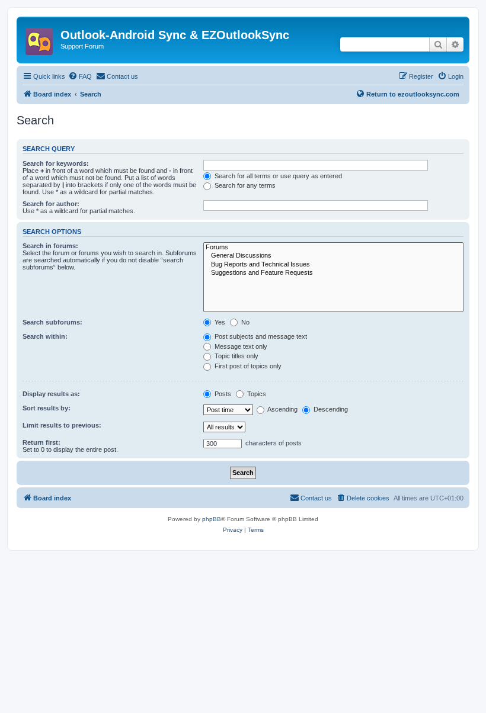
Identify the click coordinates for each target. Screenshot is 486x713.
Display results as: (51, 393)
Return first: (41, 442)
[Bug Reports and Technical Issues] (333, 265)
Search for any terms (244, 185)
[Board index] (40, 38)
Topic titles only (235, 355)
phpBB (211, 519)
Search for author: (51, 203)
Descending (330, 409)
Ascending (282, 409)
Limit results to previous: (62, 425)
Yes (219, 322)
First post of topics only (247, 366)
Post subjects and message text (260, 336)
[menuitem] (80, 76)
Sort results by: (47, 408)
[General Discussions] (333, 256)
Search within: (45, 336)
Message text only (240, 346)
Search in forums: (50, 245)
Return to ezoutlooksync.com (412, 94)
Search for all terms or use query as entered (277, 175)
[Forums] (333, 247)
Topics (255, 393)
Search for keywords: (56, 163)
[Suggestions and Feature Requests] (333, 273)
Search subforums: (52, 322)
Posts (222, 393)
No (244, 322)
